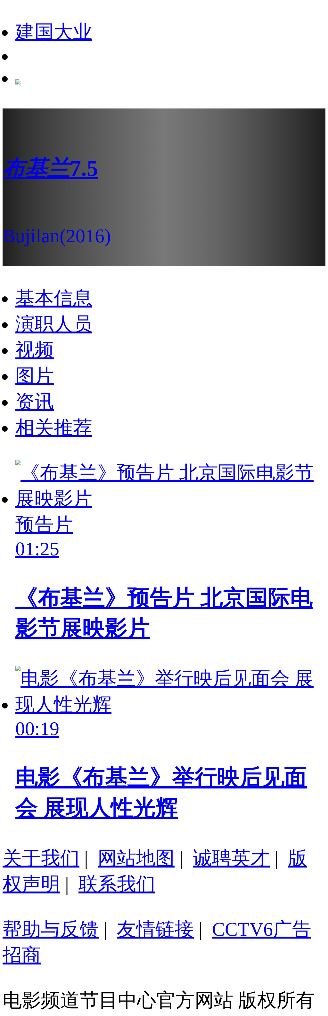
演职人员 (53, 324)
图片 (34, 376)
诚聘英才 (231, 858)
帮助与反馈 (51, 929)
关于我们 (41, 858)
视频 (34, 350)
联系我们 (116, 884)
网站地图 (136, 858)
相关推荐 (53, 427)
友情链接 (155, 929)
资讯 (34, 401)
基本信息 (53, 298)
